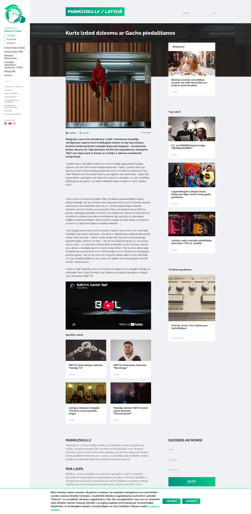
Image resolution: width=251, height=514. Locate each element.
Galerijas (8, 90)
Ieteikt (85, 133)
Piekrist (171, 501)
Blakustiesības (11, 94)
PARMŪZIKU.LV (84, 11)
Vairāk (138, 484)
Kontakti (8, 111)
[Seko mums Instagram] (14, 123)
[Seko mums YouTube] (9, 123)
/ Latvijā (111, 11)
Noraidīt (191, 501)
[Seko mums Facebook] (5, 123)
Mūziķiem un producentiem (11, 106)
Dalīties (73, 133)
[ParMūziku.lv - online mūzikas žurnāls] (15, 13)
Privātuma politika (12, 114)
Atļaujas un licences (13, 87)
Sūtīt (191, 481)
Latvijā (71, 374)
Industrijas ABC (178, 338)
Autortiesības (10, 97)
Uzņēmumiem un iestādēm (11, 101)
